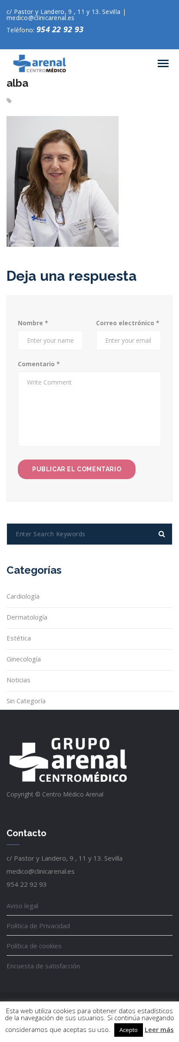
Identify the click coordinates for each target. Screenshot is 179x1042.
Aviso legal (22, 905)
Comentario (39, 364)
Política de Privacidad (38, 925)
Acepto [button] (128, 1030)
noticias (18, 679)
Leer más (159, 1029)
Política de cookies (34, 945)
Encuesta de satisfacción (43, 965)
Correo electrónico (127, 323)
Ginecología (24, 658)
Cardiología (23, 596)
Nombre (33, 323)
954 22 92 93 (60, 29)
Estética (19, 637)
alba (17, 83)
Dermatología (27, 617)
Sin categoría (26, 700)
